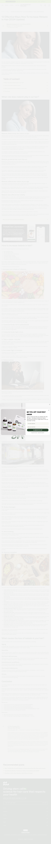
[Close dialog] (49, 410)
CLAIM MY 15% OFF (37, 430)
